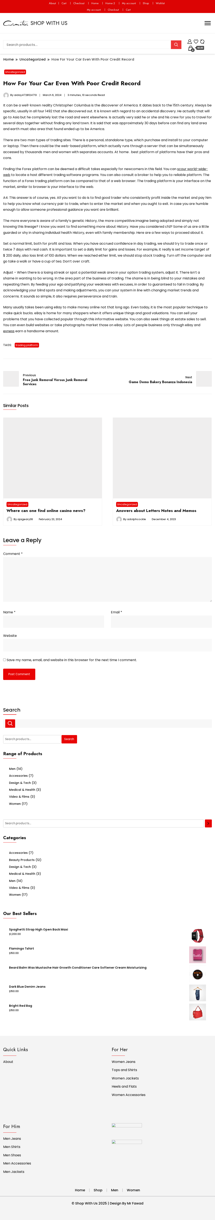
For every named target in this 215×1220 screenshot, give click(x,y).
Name (9, 612)
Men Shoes (12, 1155)
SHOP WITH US (48, 23)
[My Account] (189, 41)
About (52, 3)
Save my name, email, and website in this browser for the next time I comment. (72, 660)
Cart (64, 3)
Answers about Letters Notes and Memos (156, 510)
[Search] (208, 823)
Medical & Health (22, 790)
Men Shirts (11, 1146)
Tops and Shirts (124, 1070)
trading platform (27, 345)
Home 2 (110, 3)
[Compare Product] (202, 41)
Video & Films (19, 797)
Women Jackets (125, 1078)
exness (8, 331)
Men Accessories (17, 1163)
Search (11, 710)
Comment (13, 553)
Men (12, 769)
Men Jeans (12, 1138)
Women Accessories (129, 1094)
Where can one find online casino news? (46, 510)
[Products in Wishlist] (196, 41)
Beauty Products (22, 860)
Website (10, 635)
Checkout (78, 3)
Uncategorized (15, 72)
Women (15, 804)
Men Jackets (13, 1171)
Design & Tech (20, 783)
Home (94, 3)
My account (129, 3)
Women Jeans (123, 1061)
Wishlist (160, 3)
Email (116, 612)
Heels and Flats (124, 1086)
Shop (146, 3)
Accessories (18, 776)
